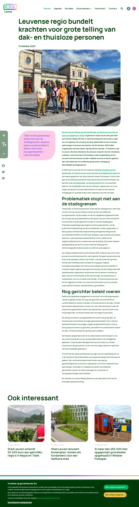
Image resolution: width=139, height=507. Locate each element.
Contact (113, 8)
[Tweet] (3, 172)
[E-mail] (3, 178)
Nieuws (47, 8)
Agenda (58, 8)
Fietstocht (100, 8)
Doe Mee (69, 8)
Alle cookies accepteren (115, 487)
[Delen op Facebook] (3, 165)
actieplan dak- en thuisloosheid (87, 183)
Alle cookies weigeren (114, 495)
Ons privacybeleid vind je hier (48, 498)
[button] (122, 8)
